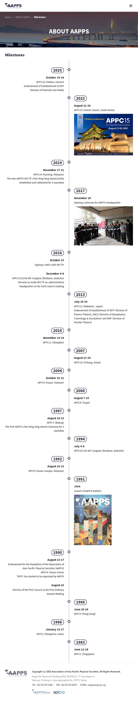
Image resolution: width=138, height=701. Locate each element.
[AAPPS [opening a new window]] (59, 692)
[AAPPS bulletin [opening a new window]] (41, 692)
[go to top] (129, 667)
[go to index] (13, 6)
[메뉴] (131, 6)
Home (8, 17)
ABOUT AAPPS (22, 17)
